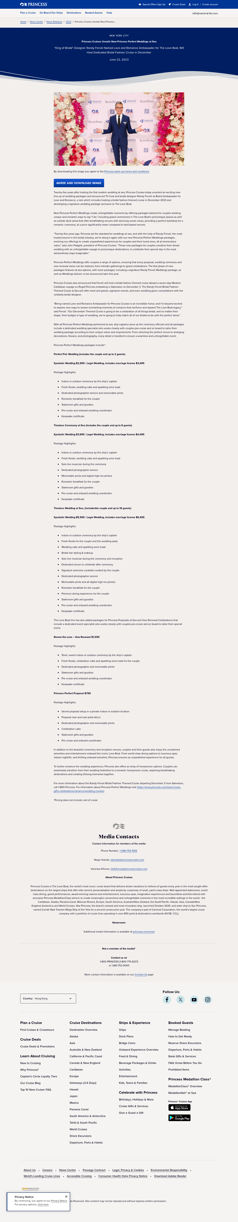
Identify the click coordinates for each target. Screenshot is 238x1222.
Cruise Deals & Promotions (37, 1046)
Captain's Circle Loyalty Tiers (38, 1076)
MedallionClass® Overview (185, 1086)
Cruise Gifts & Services (133, 1106)
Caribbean (76, 1069)
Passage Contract (94, 1170)
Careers (47, 1170)
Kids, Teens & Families (133, 1083)
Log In (196, 4)
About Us (30, 1170)
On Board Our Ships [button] (51, 13)
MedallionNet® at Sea (182, 1093)
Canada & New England (85, 1063)
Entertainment (128, 1076)
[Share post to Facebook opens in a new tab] (167, 999)
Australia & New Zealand (86, 1050)
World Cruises (78, 1129)
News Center (67, 1170)
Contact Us (141, 974)
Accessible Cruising (79, 1176)
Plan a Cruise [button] (28, 13)
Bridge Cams (127, 1043)
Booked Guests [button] (94, 13)
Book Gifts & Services (182, 1056)
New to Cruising (30, 1063)
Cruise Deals (178, 4)
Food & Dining (128, 1056)
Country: (28, 998)
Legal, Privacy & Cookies (128, 1170)
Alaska (74, 1036)
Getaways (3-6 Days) (83, 1083)
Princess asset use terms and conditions (126, 171)
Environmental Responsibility (169, 1170)
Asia (72, 1043)
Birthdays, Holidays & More (136, 1099)
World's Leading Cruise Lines (42, 1176)
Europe (74, 1076)
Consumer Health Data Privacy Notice (122, 1176)
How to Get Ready (180, 1036)
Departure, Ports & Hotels (86, 1142)
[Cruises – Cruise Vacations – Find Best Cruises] (44, 4)
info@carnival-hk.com (205, 13)
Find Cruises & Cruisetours (37, 1030)
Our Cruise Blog (30, 1083)
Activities (125, 1069)
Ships (122, 1030)
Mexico (74, 1103)
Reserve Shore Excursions (184, 1043)
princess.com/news (144, 931)
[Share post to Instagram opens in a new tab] (208, 999)
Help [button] (109, 13)
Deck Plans (126, 1036)
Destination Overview (83, 1030)
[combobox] (53, 998)
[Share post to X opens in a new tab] (180, 999)
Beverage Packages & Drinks (137, 1063)
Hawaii (74, 1089)
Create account (210, 4)
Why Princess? (29, 1070)
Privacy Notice (59, 1201)
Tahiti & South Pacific (83, 1123)
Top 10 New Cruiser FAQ (35, 1090)
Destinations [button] (74, 13)
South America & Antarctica (88, 1116)
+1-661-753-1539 (128, 851)
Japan (74, 1096)
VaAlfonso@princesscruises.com (129, 869)
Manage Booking (179, 1030)
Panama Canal (79, 1109)
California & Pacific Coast (86, 1056)
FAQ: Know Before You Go (185, 1063)
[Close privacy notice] (66, 1196)
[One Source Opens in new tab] (30, 1190)
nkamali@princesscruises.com (127, 860)
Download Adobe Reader (170, 1176)
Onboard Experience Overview (138, 1050)
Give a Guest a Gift (131, 1113)
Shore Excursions (80, 1136)
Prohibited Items (178, 1069)
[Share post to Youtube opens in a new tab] (194, 999)
